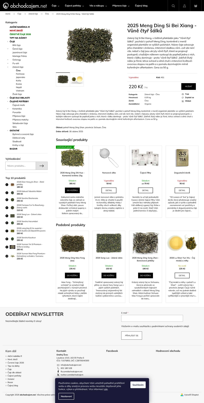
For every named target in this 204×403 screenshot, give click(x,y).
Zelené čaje (17, 67)
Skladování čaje (20, 123)
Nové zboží (16, 30)
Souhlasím (138, 384)
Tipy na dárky (18, 38)
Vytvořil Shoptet (191, 394)
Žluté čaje (17, 94)
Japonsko (20, 77)
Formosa (20, 74)
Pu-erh (15, 63)
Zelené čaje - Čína (152, 94)
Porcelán (16, 112)
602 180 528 (66, 368)
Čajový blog (13, 385)
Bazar (13, 148)
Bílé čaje (16, 45)
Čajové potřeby (19, 101)
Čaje (12, 41)
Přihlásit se (131, 335)
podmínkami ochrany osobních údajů (170, 326)
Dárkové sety (18, 137)
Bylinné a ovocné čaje (23, 134)
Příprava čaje (18, 116)
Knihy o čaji (18, 145)
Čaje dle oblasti (20, 97)
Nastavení (66, 396)
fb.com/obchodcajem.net (71, 371)
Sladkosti (16, 141)
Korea (19, 84)
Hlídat (188, 86)
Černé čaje (17, 48)
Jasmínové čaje (19, 52)
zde (106, 389)
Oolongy (16, 59)
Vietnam (20, 90)
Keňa (18, 80)
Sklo (14, 127)
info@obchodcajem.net (71, 365)
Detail (109, 190)
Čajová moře (18, 105)
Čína (18, 70)
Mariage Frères (19, 56)
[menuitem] (55, 5)
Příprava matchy (20, 119)
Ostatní (14, 130)
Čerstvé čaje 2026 (20, 34)
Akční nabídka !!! (20, 27)
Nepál (19, 87)
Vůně (183, 38)
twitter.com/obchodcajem (72, 374)
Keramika (17, 108)
